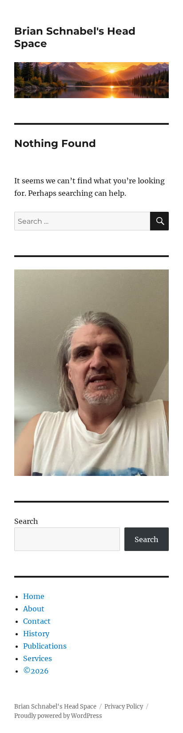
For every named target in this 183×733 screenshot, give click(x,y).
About (33, 608)
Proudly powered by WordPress (58, 716)
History (36, 633)
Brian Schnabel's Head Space (55, 706)
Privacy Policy (123, 706)
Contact (37, 621)
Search (26, 521)
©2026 (36, 670)
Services (37, 658)
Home (33, 596)
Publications (45, 646)
